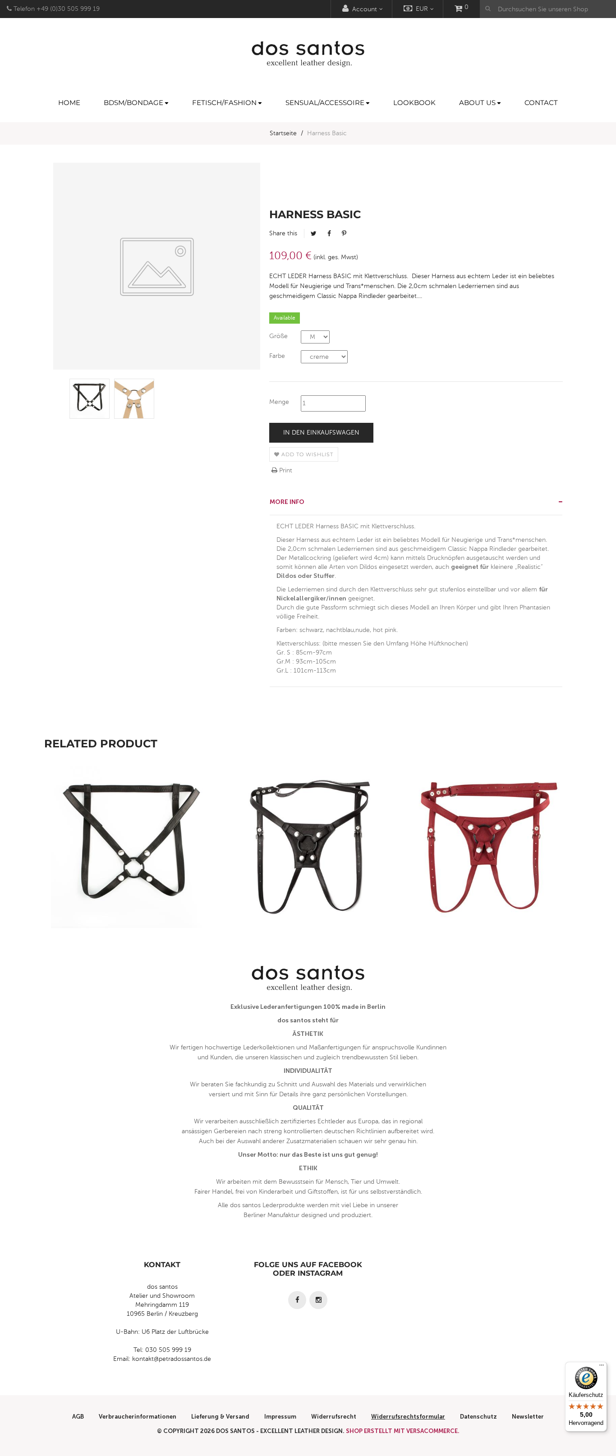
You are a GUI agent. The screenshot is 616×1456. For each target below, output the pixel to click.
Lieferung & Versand (220, 1416)
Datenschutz (478, 1416)
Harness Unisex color (484, 867)
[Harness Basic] (89, 398)
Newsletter (528, 1416)
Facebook (329, 233)
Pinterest (344, 233)
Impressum (280, 1416)
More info (287, 502)
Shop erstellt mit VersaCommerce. (403, 1431)
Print (284, 470)
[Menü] (601, 1367)
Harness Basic (132, 867)
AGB (78, 1416)
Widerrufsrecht (333, 1416)
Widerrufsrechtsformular (408, 1416)
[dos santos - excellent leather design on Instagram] (318, 1300)
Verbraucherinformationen (137, 1416)
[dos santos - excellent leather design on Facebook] (297, 1300)
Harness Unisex (308, 867)
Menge (279, 401)
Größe (278, 336)
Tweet (313, 233)
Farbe (277, 356)
